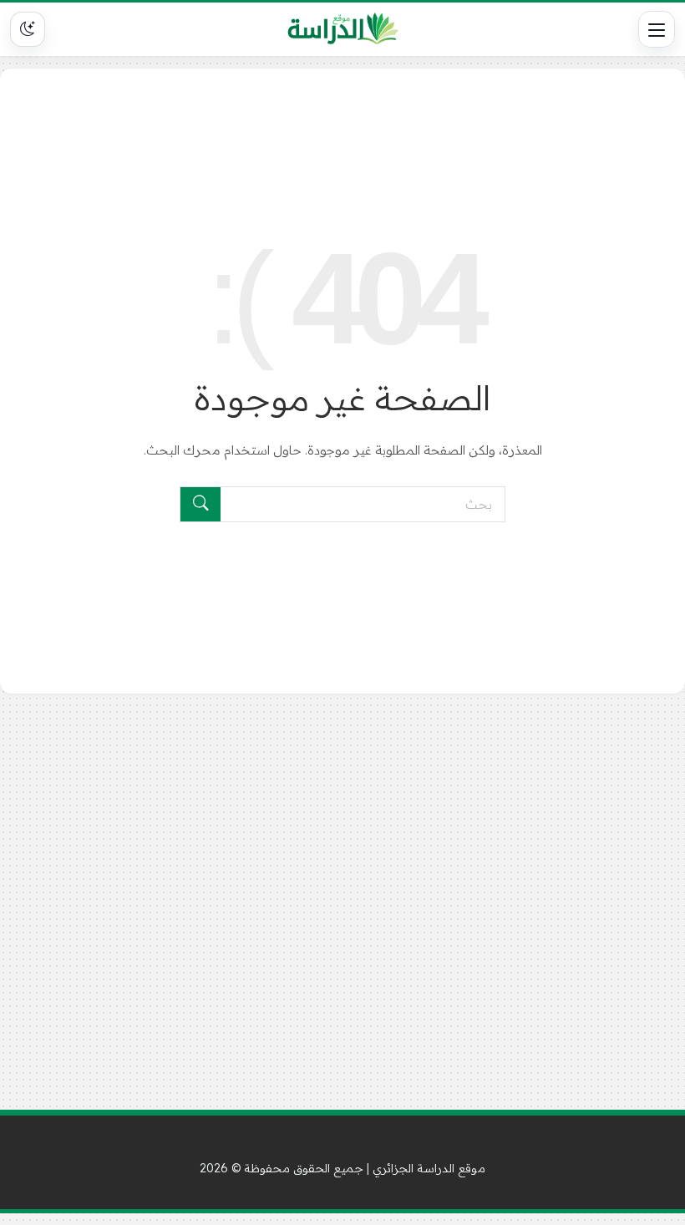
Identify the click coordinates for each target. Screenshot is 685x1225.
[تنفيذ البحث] (200, 504)
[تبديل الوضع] (27, 29)
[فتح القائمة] (656, 29)
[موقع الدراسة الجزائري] (342, 29)
